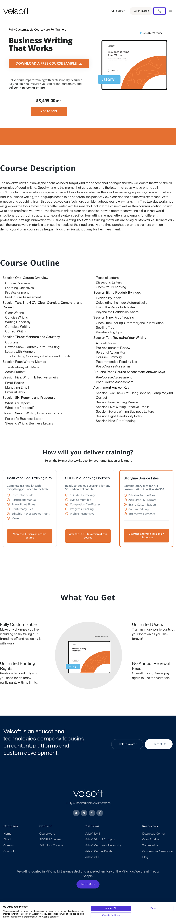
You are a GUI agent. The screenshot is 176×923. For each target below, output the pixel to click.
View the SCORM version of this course (87, 536)
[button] (171, 11)
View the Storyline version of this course (146, 536)
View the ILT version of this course (29, 536)
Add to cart (48, 111)
